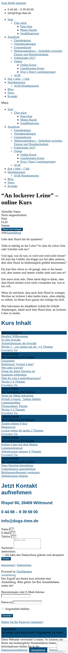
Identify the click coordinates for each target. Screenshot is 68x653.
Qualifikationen (29, 33)
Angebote (13, 37)
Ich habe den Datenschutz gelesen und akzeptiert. (35, 555)
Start (10, 19)
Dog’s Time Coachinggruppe (38, 71)
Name (5, 529)
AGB (17, 75)
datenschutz (8, 551)
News (11, 92)
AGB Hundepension (26, 85)
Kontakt (12, 96)
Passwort (6, 602)
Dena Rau (26, 26)
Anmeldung (14, 232)
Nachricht (7, 548)
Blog (11, 89)
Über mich (20, 23)
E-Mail (5, 532)
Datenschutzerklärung (14, 650)
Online (18, 61)
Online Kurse (28, 64)
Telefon (6, 536)
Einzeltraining (22, 40)
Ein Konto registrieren (14, 636)
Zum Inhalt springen (13, 3)
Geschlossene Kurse (32, 68)
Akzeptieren (38, 650)
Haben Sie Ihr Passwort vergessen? (22, 622)
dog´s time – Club (19, 78)
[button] (34, 103)
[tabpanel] (34, 276)
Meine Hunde (28, 30)
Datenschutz (24, 565)
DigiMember (24, 571)
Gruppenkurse (22, 47)
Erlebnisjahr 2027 (25, 57)
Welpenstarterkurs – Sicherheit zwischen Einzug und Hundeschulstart (38, 52)
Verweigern (56, 650)
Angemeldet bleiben (16, 608)
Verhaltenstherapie (25, 44)
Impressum (8, 565)
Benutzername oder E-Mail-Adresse (22, 592)
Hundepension (16, 82)
